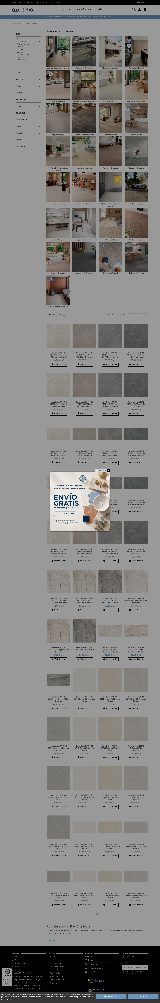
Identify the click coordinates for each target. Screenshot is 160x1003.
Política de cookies (7, 1000)
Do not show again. (102, 470)
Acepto (143, 997)
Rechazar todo (111, 997)
